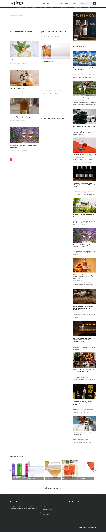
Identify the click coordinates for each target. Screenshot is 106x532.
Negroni (64, 478)
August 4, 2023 (49, 64)
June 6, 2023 (17, 150)
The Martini (32, 478)
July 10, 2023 (48, 122)
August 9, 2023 (49, 36)
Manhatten (82, 478)
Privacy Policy (46, 514)
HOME (43, 3)
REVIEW (61, 3)
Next (21, 159)
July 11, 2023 (17, 120)
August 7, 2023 (17, 63)
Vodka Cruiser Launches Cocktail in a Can (19, 477)
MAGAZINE (68, 3)
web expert (12, 34)
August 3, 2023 (17, 91)
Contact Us (45, 512)
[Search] (94, 3)
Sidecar (48, 478)
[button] (10, 470)
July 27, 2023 (48, 93)
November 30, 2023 (18, 34)
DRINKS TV (75, 3)
